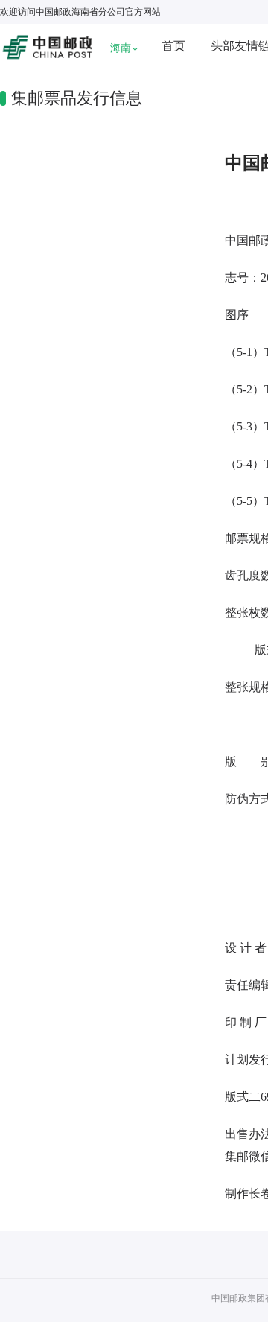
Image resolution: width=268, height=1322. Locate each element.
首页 (173, 45)
